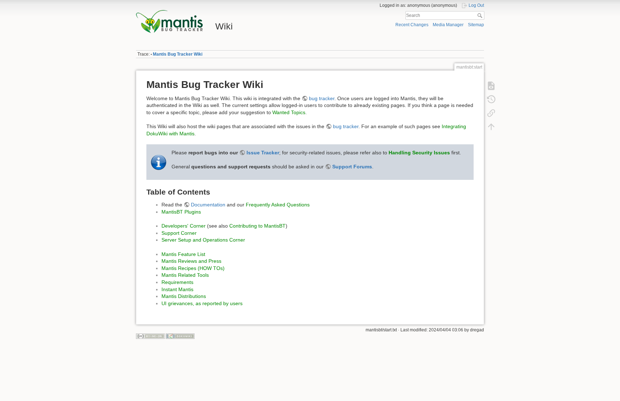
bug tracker (321, 98)
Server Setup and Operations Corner (203, 240)
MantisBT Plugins (181, 212)
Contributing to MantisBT (257, 226)
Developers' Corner (183, 226)
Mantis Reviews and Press (191, 261)
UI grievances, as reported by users (202, 303)
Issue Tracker (262, 152)
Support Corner (179, 233)
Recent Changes (411, 24)
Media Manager (448, 24)
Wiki (224, 26)
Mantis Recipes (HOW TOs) (193, 268)
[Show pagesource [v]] (491, 85)
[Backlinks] (491, 113)
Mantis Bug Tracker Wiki (177, 54)
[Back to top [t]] (491, 126)
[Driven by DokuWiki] (180, 336)
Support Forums (352, 166)
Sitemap (476, 24)
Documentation (208, 205)
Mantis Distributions (183, 296)
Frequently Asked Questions (278, 205)
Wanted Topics (288, 112)
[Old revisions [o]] (491, 99)
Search (480, 15)
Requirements (177, 282)
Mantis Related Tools (185, 275)
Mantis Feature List (183, 254)
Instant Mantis (177, 289)
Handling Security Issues (419, 152)
